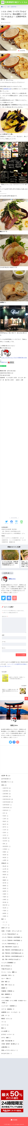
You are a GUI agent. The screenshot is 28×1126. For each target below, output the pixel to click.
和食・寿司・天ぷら (7, 984)
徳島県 (5, 885)
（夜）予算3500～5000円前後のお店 (10, 531)
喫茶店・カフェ (21, 533)
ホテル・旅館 (5, 1037)
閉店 (3, 1028)
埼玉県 (5, 907)
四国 (5, 877)
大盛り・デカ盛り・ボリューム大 (11, 931)
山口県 (5, 869)
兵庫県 (5, 899)
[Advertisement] (14, 449)
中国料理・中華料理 (7, 991)
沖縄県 (5, 916)
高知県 (5, 888)
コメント (5, 616)
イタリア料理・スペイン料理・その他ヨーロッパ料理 (13, 1001)
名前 (3, 635)
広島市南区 (7, 796)
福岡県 (5, 891)
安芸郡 (5, 854)
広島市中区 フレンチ (8, 540)
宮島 (5, 843)
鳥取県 (5, 874)
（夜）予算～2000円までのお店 (10, 959)
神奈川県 (6, 905)
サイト (3, 648)
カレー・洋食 (5, 978)
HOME (14, 1120)
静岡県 (5, 913)
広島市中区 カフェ (18, 538)
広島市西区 (7, 793)
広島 (15, 529)
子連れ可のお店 (5, 533)
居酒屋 (4, 988)
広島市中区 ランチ (20, 540)
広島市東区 (6, 790)
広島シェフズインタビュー (9, 1050)
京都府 (5, 894)
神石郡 (5, 857)
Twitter (3, 600)
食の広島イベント (7, 781)
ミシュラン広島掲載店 (8, 962)
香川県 (5, 882)
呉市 (5, 813)
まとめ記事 (5, 1031)
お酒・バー (5, 1015)
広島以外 (4, 863)
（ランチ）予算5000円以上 (9, 943)
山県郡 (5, 860)
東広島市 (6, 838)
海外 (3, 919)
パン (3, 1021)
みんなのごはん (6, 1053)
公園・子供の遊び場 (7, 1040)
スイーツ (4, 1025)
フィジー (6, 925)
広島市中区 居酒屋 (7, 542)
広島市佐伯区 (7, 807)
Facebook (9, 600)
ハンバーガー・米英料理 (8, 1006)
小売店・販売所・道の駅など (10, 1044)
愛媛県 (5, 880)
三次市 (5, 829)
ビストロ (4, 538)
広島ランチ (5, 927)
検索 (26, 698)
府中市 (5, 827)
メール (3, 641)
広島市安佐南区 (8, 802)
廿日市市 (6, 840)
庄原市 (5, 832)
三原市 (5, 818)
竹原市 (5, 815)
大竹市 (5, 835)
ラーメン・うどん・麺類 (9, 972)
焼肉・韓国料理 (6, 994)
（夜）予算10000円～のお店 (10, 946)
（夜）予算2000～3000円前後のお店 (12, 950)
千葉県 (5, 910)
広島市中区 (4, 529)
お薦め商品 (5, 1047)
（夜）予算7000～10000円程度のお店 (12, 956)
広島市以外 (6, 810)
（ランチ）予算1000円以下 (9, 934)
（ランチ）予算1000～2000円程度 (11, 937)
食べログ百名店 (6, 965)
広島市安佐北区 (8, 799)
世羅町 (5, 852)
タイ (5, 922)
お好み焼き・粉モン (7, 975)
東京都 (5, 902)
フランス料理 (13, 533)
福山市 (5, 824)
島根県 (5, 871)
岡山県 (5, 866)
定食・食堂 (5, 981)
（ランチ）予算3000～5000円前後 (11, 940)
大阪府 (5, 896)
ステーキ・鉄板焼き (7, 1009)
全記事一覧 (10, 529)
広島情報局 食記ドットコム (15, 2)
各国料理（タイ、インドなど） (10, 1012)
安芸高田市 (6, 846)
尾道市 (5, 821)
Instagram (14, 600)
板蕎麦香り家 (7, 88)
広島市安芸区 (7, 804)
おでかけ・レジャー (7, 1034)
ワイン (10, 538)
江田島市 (6, 849)
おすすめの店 (6, 778)
